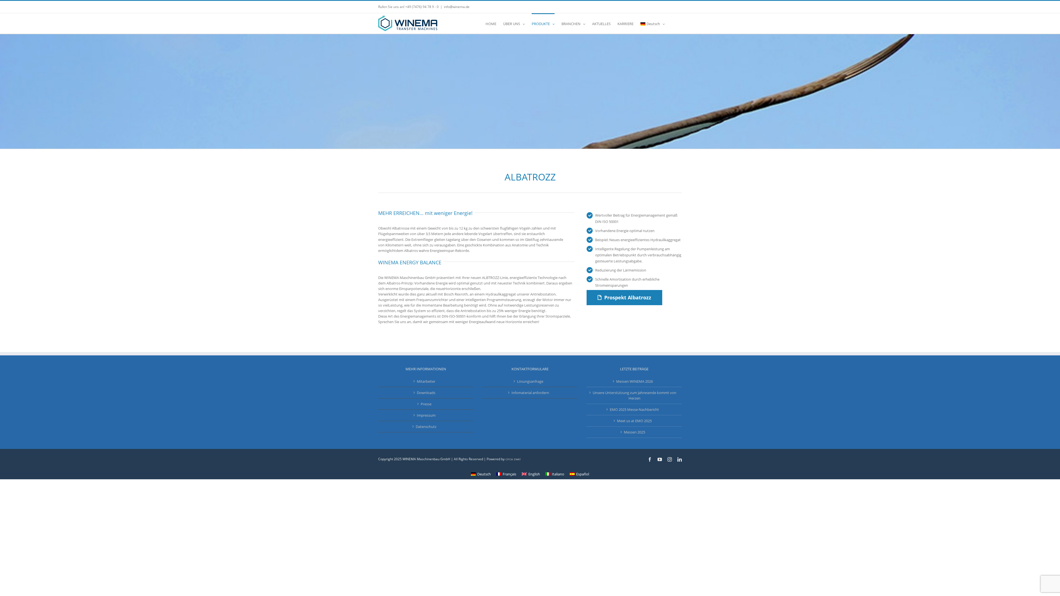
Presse (426, 403)
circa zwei (513, 459)
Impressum (426, 415)
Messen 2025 (634, 432)
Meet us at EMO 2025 (634, 420)
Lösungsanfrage (530, 381)
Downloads (426, 392)
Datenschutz (426, 426)
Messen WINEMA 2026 (634, 381)
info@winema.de (457, 6)
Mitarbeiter (426, 381)
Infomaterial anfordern (530, 392)
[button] (673, 23)
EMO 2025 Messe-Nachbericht (634, 409)
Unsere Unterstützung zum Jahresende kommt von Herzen (634, 395)
